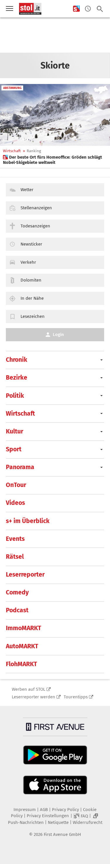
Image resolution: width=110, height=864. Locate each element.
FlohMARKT (21, 664)
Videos (15, 503)
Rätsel (15, 556)
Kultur (14, 431)
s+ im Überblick (28, 521)
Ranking (34, 151)
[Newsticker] (88, 9)
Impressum (24, 809)
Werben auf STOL (28, 689)
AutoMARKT (22, 646)
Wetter (27, 189)
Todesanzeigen (35, 226)
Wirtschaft (12, 151)
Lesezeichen (33, 316)
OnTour (16, 485)
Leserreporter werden (33, 697)
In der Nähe (32, 298)
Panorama (20, 467)
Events (15, 539)
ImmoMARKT (23, 628)
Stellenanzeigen (36, 207)
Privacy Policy (65, 809)
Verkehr (28, 262)
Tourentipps (76, 697)
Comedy (17, 592)
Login (58, 334)
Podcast (17, 610)
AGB (44, 809)
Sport (13, 449)
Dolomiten (31, 280)
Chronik (16, 360)
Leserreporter (25, 574)
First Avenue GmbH (62, 834)
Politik (15, 396)
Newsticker (31, 244)
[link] (55, 160)
